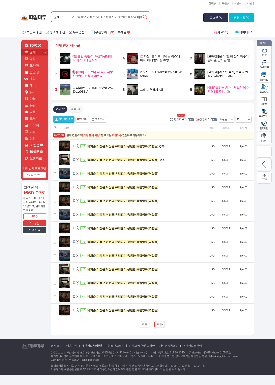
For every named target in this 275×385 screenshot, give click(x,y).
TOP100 (35, 45)
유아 (33, 92)
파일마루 (34, 15)
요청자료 (36, 158)
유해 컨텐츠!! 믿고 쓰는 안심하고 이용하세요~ (106, 135)
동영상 (34, 72)
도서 (33, 118)
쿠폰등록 (101, 32)
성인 (33, 138)
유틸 (33, 105)
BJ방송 (34, 145)
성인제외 (205, 119)
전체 (57, 17)
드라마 (34, 65)
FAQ (35, 216)
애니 (33, 85)
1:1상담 (35, 223)
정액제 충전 (57, 32)
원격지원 (34, 230)
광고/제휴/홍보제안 (143, 345)
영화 (33, 59)
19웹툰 (34, 151)
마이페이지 (246, 32)
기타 (33, 131)
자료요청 (223, 32)
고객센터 (249, 3)
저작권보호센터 (192, 345)
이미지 (34, 125)
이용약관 (71, 345)
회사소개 (56, 345)
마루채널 (120, 32)
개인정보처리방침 (92, 345)
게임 (33, 78)
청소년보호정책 (117, 345)
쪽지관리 (225, 3)
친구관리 (213, 3)
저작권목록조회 (168, 345)
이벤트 (237, 3)
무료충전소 (80, 32)
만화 (33, 98)
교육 (33, 112)
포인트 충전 (34, 32)
